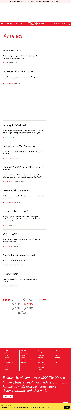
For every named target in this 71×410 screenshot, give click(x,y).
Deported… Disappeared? (15, 211)
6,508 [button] (28, 308)
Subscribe (57, 24)
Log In (64, 24)
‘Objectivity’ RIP (11, 234)
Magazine (9, 24)
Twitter (57, 355)
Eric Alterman (17, 246)
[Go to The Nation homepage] (36, 23)
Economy (7, 357)
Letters (6, 369)
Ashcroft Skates (10, 273)
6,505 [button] (16, 304)
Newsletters (18, 24)
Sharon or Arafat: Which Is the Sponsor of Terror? (23, 168)
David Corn (16, 286)
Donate (67, 407)
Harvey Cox (16, 158)
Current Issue (24, 353)
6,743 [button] (22, 312)
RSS (56, 362)
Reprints (23, 362)
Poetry (6, 367)
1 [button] (12, 300)
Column (11, 181)
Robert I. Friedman (18, 265)
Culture (6, 360)
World (6, 355)
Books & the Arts (9, 362)
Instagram (57, 357)
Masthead (23, 355)
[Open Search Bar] (69, 24)
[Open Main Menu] (2, 23)
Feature (11, 83)
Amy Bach (11, 225)
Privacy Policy (57, 1)
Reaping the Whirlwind (14, 125)
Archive (23, 357)
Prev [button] (6, 300)
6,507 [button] (16, 308)
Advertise (40, 357)
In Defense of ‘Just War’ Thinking (19, 71)
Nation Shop (41, 362)
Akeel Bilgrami (17, 202)
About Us (40, 353)
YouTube (57, 360)
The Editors (11, 137)
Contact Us (41, 355)
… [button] (18, 300)
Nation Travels (41, 365)
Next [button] (42, 300)
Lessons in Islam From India (16, 190)
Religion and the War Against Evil (19, 146)
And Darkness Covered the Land (19, 255)
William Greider (13, 62)
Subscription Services (26, 360)
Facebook (57, 353)
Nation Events (41, 360)
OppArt (6, 365)
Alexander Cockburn (19, 181)
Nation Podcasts (42, 367)
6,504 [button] (27, 300)
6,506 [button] (28, 304)
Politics (6, 353)
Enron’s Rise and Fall (13, 50)
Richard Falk (17, 83)
